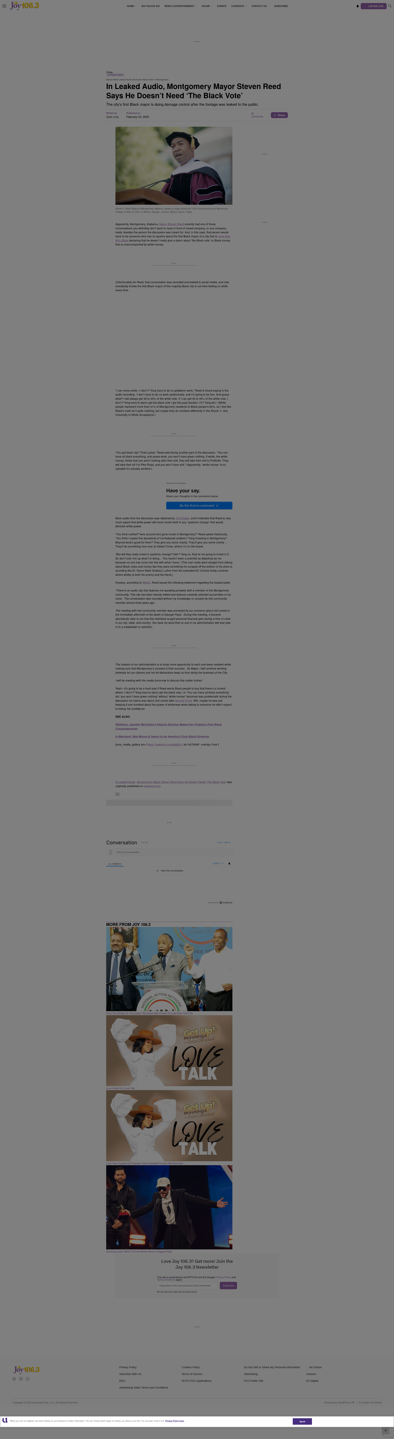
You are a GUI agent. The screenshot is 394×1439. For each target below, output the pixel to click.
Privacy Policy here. (174, 1420)
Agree (302, 1421)
